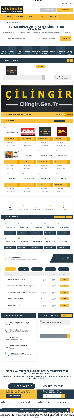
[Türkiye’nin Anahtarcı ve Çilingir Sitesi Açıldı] (55, 322)
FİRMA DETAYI (64, 280)
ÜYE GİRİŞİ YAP (66, 10)
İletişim (71, 3)
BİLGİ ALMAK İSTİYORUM (52, 386)
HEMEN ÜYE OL (49, 10)
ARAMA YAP (66, 38)
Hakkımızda (64, 3)
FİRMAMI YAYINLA (14, 396)
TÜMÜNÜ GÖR (59, 121)
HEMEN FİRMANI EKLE (22, 386)
